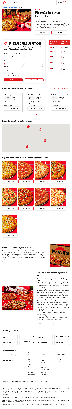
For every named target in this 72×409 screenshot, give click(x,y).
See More (35, 114)
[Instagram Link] (13, 360)
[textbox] (24, 255)
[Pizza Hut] (40, 129)
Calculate (13, 80)
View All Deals (11, 263)
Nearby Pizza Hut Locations (61, 88)
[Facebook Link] (4, 360)
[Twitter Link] (7, 360)
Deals (10, 2)
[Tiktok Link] (10, 360)
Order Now (34, 80)
